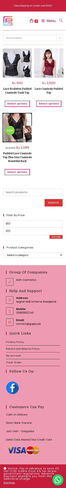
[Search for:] (60, 20)
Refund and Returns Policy (23, 349)
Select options (17, 103)
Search (53, 202)
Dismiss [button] (9, 482)
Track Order (14, 362)
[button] (20, 52)
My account (13, 355)
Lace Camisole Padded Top (49, 90)
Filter (56, 237)
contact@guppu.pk (28, 324)
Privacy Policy (15, 342)
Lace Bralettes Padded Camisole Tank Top (17, 90)
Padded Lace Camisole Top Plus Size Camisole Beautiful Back (17, 157)
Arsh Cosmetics (26, 280)
